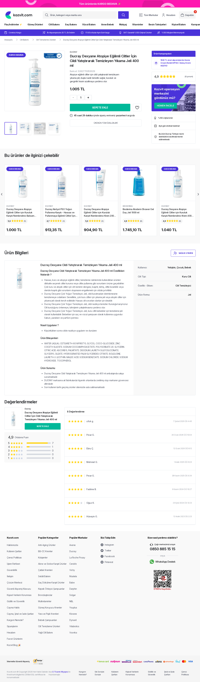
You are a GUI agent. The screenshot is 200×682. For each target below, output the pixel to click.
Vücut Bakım (89, 24)
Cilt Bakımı (54, 24)
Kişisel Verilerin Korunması (19, 595)
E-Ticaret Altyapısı (60, 672)
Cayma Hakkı (13, 607)
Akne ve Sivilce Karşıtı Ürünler (52, 563)
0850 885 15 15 (162, 549)
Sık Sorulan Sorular (99, 673)
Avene (72, 545)
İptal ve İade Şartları (169, 673)
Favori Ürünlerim (14, 638)
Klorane (73, 613)
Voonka (73, 632)
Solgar (72, 595)
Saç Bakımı (71, 24)
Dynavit (73, 620)
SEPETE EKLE (100, 107)
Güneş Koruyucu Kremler (50, 607)
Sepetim (189, 15)
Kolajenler (43, 557)
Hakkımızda (12, 545)
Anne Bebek (107, 24)
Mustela (73, 576)
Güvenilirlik (12, 570)
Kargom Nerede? (15, 620)
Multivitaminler (44, 601)
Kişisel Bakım (179, 24)
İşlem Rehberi (13, 563)
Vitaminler (137, 24)
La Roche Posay (77, 557)
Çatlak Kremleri (45, 570)
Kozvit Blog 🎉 (14, 645)
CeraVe (73, 563)
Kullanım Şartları (14, 551)
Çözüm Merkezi (14, 582)
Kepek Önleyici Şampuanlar (51, 588)
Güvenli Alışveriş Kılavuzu (19, 588)
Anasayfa (8, 40)
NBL (71, 601)
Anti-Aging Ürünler (46, 545)
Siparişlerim (12, 626)
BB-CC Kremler (45, 551)
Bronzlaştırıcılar (45, 595)
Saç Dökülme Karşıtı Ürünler (51, 582)
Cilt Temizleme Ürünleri (46, 40)
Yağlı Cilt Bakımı (45, 632)
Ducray (72, 551)
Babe (72, 582)
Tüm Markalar (151, 15)
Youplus (73, 607)
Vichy (72, 570)
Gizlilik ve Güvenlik (16, 601)
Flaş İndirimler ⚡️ (13, 24)
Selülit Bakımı (44, 576)
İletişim (10, 576)
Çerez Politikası (14, 557)
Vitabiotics (74, 626)
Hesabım (170, 15)
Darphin (73, 588)
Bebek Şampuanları (47, 620)
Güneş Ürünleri (35, 24)
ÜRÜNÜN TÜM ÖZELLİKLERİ (106, 123)
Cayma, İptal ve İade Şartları (20, 613)
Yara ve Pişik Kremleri (48, 613)
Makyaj (123, 24)
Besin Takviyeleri (157, 24)
